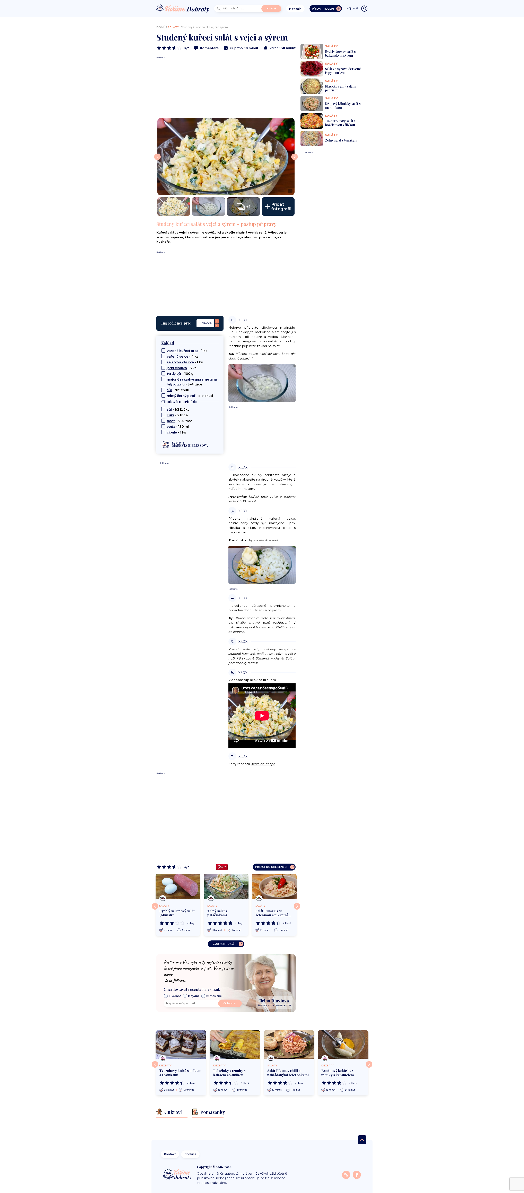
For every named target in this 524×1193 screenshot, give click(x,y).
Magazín (295, 8)
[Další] (297, 906)
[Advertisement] (226, 87)
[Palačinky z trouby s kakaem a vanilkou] (235, 1044)
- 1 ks (187, 351)
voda (171, 427)
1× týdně (194, 996)
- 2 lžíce (177, 415)
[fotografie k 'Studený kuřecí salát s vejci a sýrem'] (173, 206)
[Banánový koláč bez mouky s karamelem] (343, 1044)
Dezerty (165, 1065)
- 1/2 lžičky (178, 409)
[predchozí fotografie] (157, 157)
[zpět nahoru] (362, 1139)
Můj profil (352, 8)
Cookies (190, 1154)
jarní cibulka (177, 368)
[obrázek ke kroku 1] (262, 382)
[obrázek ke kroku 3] (262, 564)
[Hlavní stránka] (182, 8)
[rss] (346, 1175)
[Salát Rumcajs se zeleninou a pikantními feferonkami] (274, 886)
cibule (172, 432)
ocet (171, 421)
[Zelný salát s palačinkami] (226, 886)
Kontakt (170, 1154)
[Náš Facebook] (357, 1175)
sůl (169, 390)
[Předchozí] (155, 906)
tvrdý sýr (174, 374)
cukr (170, 415)
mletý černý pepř (181, 396)
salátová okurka (180, 362)
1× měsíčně (214, 996)
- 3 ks (181, 368)
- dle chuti (178, 390)
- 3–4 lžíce (192, 381)
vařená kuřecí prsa (182, 351)
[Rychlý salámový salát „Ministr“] (178, 886)
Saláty (173, 27)
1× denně (175, 996)
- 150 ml (178, 427)
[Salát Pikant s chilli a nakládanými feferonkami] (289, 1044)
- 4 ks (183, 356)
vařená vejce (178, 356)
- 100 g (180, 374)
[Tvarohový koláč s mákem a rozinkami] (181, 1044)
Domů (160, 27)
